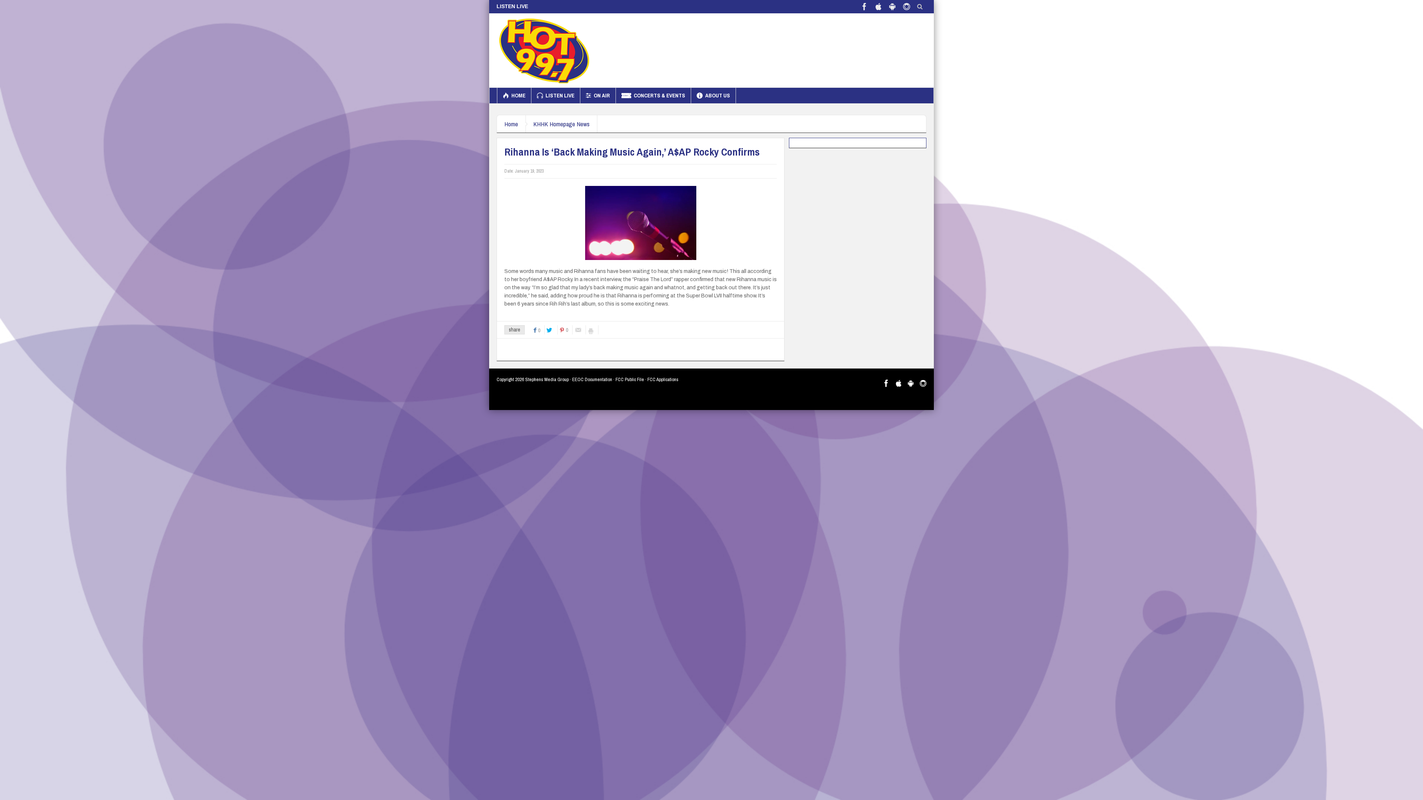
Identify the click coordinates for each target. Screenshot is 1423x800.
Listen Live (559, 95)
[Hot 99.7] (545, 50)
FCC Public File (630, 379)
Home (518, 95)
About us (717, 95)
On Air (602, 95)
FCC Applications (663, 379)
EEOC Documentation (592, 379)
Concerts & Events (659, 95)
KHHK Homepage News (561, 124)
